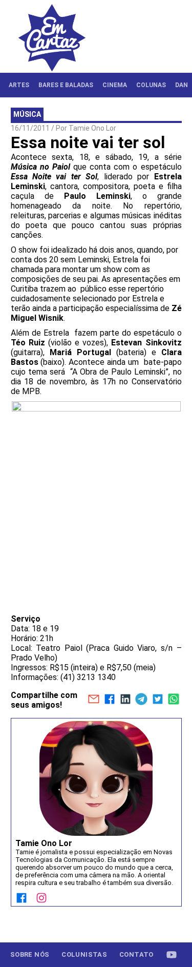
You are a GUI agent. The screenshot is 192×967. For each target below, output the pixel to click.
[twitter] (157, 700)
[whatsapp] (173, 700)
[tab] (19, 85)
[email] (93, 700)
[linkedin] (125, 700)
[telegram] (142, 700)
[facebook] (109, 700)
